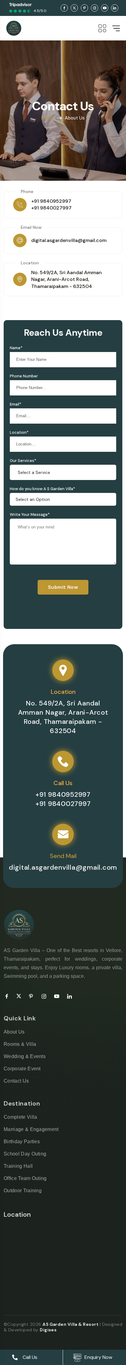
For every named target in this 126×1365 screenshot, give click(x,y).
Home (47, 118)
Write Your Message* (30, 514)
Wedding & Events (25, 1056)
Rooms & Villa (20, 1044)
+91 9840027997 (51, 208)
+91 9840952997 (51, 201)
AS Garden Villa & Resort (71, 1324)
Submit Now (63, 587)
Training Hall (18, 1166)
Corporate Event (22, 1068)
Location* (19, 432)
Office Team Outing (25, 1178)
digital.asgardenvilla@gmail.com (68, 240)
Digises (48, 1330)
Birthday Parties (22, 1141)
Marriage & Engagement (31, 1129)
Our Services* (23, 461)
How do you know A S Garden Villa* (42, 489)
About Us (14, 1031)
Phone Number (24, 376)
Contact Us (16, 1080)
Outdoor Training (23, 1190)
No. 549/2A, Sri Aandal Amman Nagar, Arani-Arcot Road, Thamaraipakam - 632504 (66, 279)
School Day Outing (25, 1153)
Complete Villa (20, 1117)
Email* (15, 404)
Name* (16, 348)
